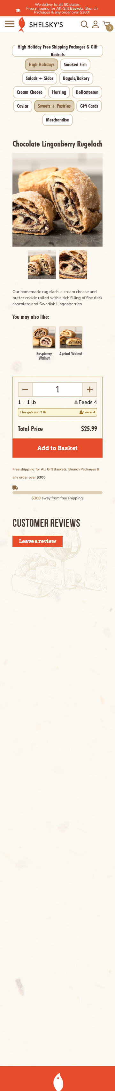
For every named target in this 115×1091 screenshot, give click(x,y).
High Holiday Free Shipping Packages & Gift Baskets (57, 51)
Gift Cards (89, 106)
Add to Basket (57, 448)
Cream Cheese (29, 92)
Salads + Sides (39, 78)
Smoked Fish (75, 64)
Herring (59, 92)
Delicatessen (87, 92)
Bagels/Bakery (76, 78)
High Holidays (41, 64)
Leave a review (37, 541)
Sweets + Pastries (54, 106)
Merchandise (57, 120)
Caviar (22, 106)
